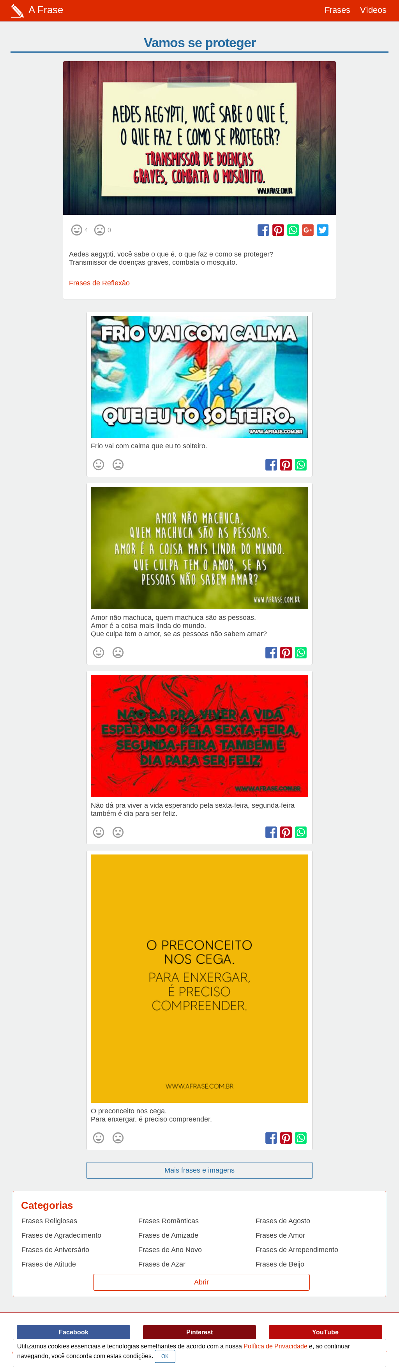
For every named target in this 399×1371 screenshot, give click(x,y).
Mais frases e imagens (199, 1170)
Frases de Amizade (168, 1235)
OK (165, 1356)
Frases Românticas (168, 1221)
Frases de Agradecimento (61, 1235)
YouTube (325, 1332)
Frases (337, 10)
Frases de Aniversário (55, 1250)
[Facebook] (263, 230)
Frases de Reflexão (99, 283)
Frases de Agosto (283, 1221)
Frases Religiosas (49, 1221)
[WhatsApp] (293, 230)
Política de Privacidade (275, 1346)
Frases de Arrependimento (297, 1250)
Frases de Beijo (280, 1264)
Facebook (73, 1332)
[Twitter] (322, 230)
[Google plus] (307, 230)
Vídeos (373, 10)
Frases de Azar (161, 1264)
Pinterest (199, 1332)
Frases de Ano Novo (170, 1250)
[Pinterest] (278, 230)
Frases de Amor (280, 1235)
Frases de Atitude (48, 1264)
